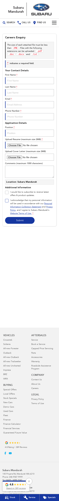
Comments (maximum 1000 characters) (24, 163)
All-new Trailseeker (12, 362)
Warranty (35, 362)
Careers (35, 388)
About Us (35, 384)
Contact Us (36, 380)
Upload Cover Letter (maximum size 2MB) (25, 151)
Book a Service (38, 344)
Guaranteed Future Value (15, 433)
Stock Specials (10, 398)
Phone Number (13, 111)
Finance (6, 420)
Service (34, 340)
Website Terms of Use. (21, 214)
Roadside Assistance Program (41, 367)
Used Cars (8, 411)
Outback (7, 353)
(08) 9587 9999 (16, 477)
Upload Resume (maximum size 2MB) (24, 139)
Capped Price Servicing (42, 349)
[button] (16, 486)
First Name (11, 75)
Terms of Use (37, 404)
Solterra (6, 344)
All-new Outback (11, 357)
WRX (5, 379)
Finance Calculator (12, 424)
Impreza (7, 370)
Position (10, 127)
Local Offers (9, 394)
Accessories (36, 357)
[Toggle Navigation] (54, 23)
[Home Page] (29, 9)
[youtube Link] (10, 453)
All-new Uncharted (11, 366)
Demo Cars (8, 407)
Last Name (11, 87)
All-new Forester (11, 349)
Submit (20, 220)
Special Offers (10, 390)
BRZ (5, 374)
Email (8, 99)
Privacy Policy (37, 399)
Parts (33, 353)
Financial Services (11, 429)
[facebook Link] (5, 453)
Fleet (5, 416)
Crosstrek (7, 340)
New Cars (7, 403)
